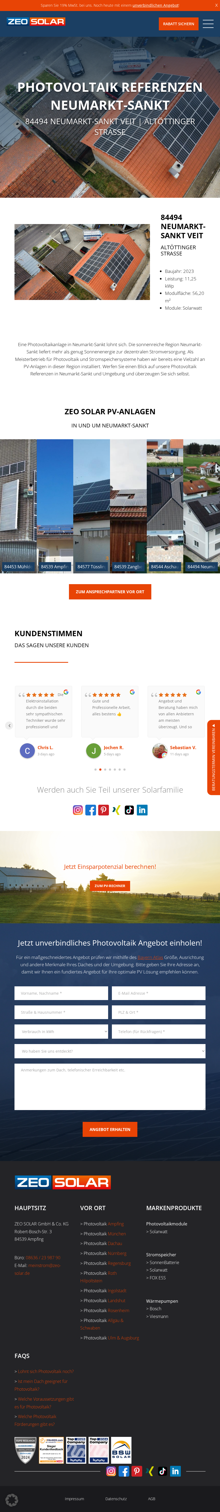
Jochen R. (47, 747)
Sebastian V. (117, 747)
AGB (151, 1498)
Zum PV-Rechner (110, 885)
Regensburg (119, 1263)
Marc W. (178, 747)
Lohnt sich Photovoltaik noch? (46, 1371)
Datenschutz (116, 1498)
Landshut (116, 1301)
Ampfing (116, 1224)
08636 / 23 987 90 (43, 1258)
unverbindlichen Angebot (155, 5)
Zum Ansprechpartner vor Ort (110, 591)
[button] (12, 1500)
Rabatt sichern (178, 23)
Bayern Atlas (150, 957)
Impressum (74, 1498)
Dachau (115, 1243)
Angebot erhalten (110, 1129)
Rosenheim (118, 1310)
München (117, 1234)
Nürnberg (117, 1253)
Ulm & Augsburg (123, 1338)
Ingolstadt (117, 1291)
